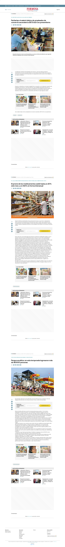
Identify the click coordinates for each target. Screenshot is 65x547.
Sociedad (39, 5)
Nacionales (27, 5)
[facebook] (15, 24)
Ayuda (36, 542)
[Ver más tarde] (12, 25)
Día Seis (13, 5)
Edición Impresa (56, 5)
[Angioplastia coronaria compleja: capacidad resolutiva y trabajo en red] (37, 131)
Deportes (9, 5)
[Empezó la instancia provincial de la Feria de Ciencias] (15, 131)
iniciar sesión (30, 167)
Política (35, 5)
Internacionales (21, 5)
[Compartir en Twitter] (17, 24)
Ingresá (58, 9)
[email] (19, 24)
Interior (16, 5)
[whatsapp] (13, 24)
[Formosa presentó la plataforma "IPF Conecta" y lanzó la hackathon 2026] (37, 123)
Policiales (31, 5)
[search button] (6, 6)
